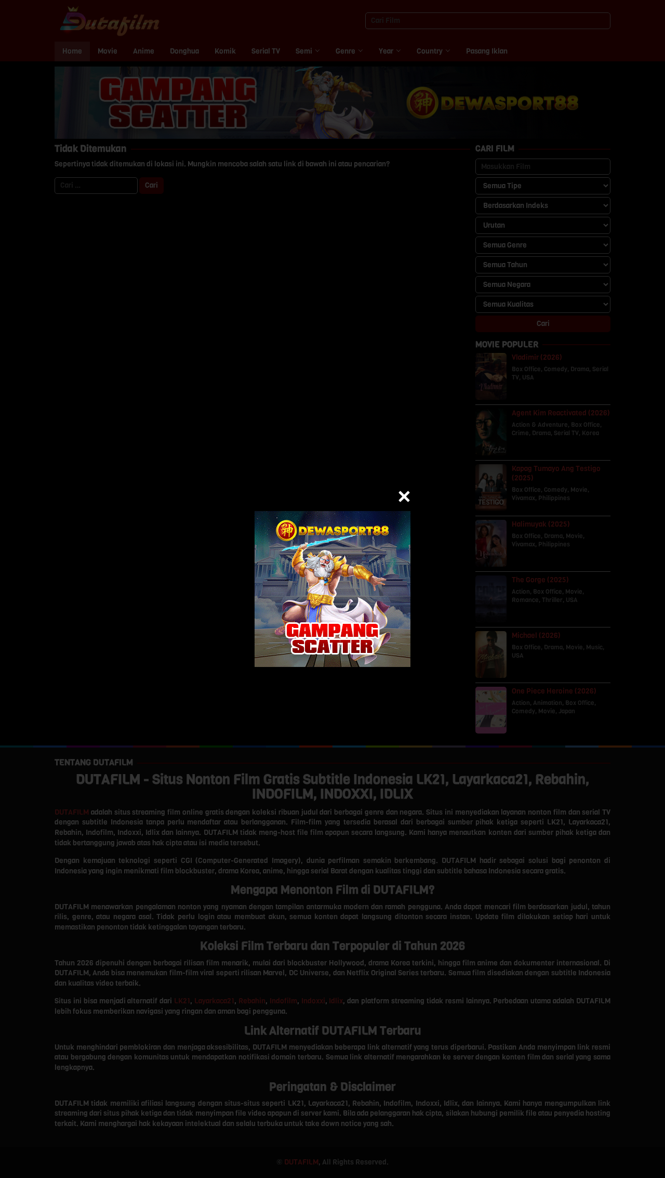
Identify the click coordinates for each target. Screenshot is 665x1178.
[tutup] (404, 496)
